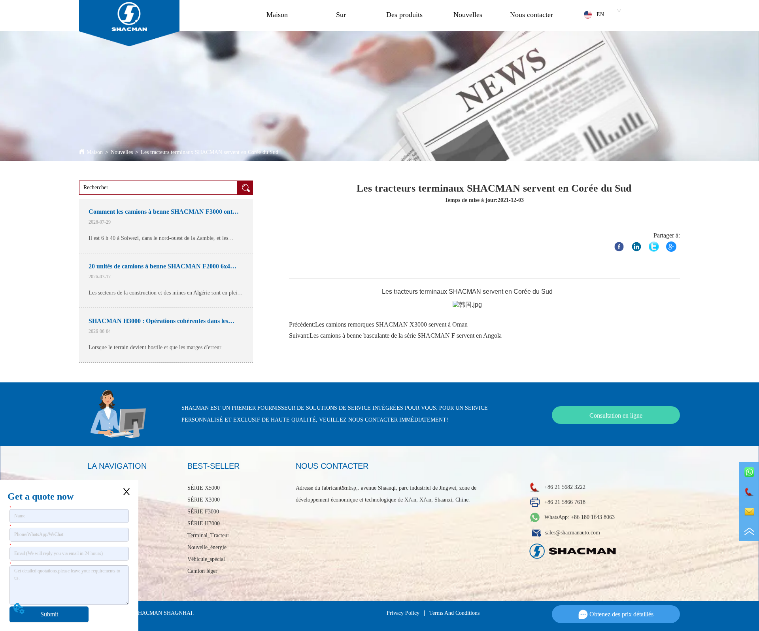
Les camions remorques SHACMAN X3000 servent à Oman (391, 324)
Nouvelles (467, 15)
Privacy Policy (403, 613)
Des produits (404, 15)
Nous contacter (531, 15)
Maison (277, 15)
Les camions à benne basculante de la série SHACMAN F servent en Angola (406, 335)
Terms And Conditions (454, 613)
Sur (341, 15)
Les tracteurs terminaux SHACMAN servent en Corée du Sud (209, 152)
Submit (49, 614)
